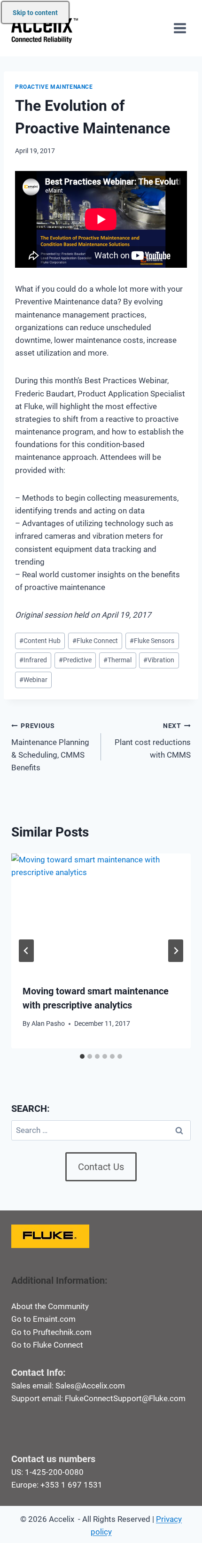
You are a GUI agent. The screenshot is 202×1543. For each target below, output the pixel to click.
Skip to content (35, 12)
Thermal (117, 660)
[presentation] (101, 913)
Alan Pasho (48, 1023)
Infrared (33, 660)
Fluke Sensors (152, 640)
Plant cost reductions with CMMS (153, 741)
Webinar (33, 679)
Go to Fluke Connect (47, 1344)
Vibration (158, 660)
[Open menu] (180, 28)
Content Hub (40, 640)
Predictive (75, 660)
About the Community (50, 1306)
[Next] (175, 950)
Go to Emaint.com (43, 1319)
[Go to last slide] (26, 950)
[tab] (82, 1056)
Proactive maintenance (54, 87)
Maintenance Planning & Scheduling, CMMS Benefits (50, 747)
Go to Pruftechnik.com (51, 1332)
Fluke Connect (95, 640)
